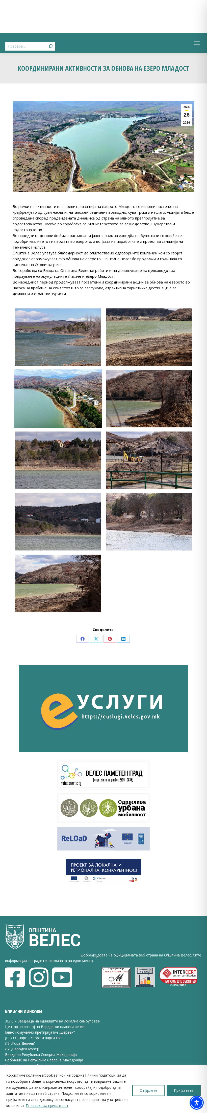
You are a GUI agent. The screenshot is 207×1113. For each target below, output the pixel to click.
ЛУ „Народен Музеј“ (22, 1048)
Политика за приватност (47, 1105)
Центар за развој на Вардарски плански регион (46, 1026)
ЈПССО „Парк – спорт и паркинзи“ (33, 1037)
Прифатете (183, 1090)
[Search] (50, 43)
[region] (103, 1089)
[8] (149, 460)
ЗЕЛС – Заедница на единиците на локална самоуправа (52, 1021)
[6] (149, 398)
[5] (58, 398)
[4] (149, 337)
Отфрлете (148, 1090)
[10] (149, 522)
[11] (58, 583)
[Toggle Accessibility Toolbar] (196, 1102)
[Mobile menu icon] (197, 43)
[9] (58, 522)
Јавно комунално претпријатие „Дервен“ (40, 1032)
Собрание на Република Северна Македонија (44, 1060)
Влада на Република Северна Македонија (41, 1054)
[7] (58, 460)
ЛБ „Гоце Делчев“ (20, 1043)
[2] (58, 337)
